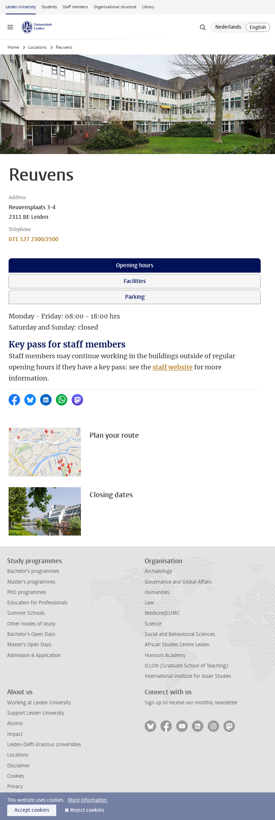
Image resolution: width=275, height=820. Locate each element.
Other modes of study (31, 623)
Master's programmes (31, 582)
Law (149, 602)
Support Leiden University (35, 713)
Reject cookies (87, 810)
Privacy (15, 786)
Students (49, 7)
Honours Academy (165, 655)
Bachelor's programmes (33, 571)
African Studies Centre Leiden (177, 644)
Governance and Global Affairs (178, 582)
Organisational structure (115, 7)
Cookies (15, 776)
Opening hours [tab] (134, 265)
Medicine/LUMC (162, 613)
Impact (15, 734)
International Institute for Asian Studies (188, 676)
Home (13, 47)
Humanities (157, 592)
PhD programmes (26, 592)
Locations (37, 47)
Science (153, 623)
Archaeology (158, 571)
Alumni (15, 723)
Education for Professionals (37, 602)
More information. (88, 800)
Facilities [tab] (135, 281)
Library (148, 7)
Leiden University (21, 7)
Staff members (75, 7)
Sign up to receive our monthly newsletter (191, 702)
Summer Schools (25, 613)
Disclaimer (18, 765)
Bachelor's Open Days (31, 634)
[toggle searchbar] (202, 27)
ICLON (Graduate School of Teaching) (186, 665)
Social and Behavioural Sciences (180, 634)
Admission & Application (34, 655)
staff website (173, 367)
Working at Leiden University (39, 702)
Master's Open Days (29, 644)
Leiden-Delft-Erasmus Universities (44, 744)
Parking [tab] (135, 297)
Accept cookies (31, 810)
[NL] (228, 27)
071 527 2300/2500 (33, 239)
